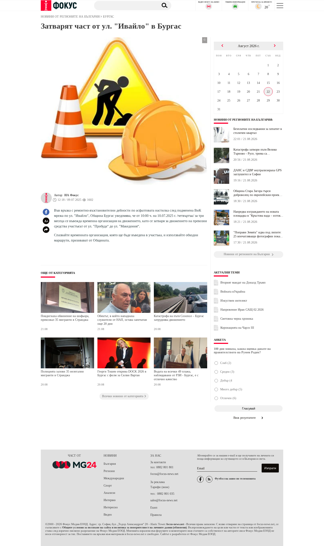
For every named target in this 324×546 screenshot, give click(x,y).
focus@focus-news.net (164, 474)
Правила (156, 514)
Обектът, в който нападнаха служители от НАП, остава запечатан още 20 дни (122, 319)
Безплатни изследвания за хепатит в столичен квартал (257, 131)
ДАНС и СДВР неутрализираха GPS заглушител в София (257, 172)
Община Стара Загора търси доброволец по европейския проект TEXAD (257, 193)
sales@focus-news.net (163, 500)
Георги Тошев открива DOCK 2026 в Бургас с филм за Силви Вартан (121, 373)
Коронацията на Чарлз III (237, 327)
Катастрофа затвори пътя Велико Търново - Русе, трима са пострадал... (255, 151)
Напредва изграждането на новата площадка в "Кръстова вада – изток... (258, 213)
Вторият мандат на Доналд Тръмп (243, 282)
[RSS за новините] (209, 479)
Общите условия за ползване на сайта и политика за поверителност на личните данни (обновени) (124, 527)
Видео (108, 514)
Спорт (108, 485)
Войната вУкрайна (232, 291)
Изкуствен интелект (233, 300)
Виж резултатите (245, 417)
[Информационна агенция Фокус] (200, 479)
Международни (114, 478)
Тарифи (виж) (159, 487)
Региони (109, 471)
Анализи (109, 492)
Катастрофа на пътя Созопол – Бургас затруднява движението (179, 318)
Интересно (111, 507)
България (110, 463)
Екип (153, 507)
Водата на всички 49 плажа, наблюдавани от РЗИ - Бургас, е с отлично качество (176, 375)
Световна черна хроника (236, 318)
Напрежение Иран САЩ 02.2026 (242, 309)
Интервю (109, 500)
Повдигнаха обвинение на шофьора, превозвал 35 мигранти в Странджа (65, 318)
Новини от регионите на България (243, 119)
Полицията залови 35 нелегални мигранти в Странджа (62, 373)
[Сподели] (46, 229)
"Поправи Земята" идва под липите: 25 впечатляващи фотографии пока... (258, 234)
